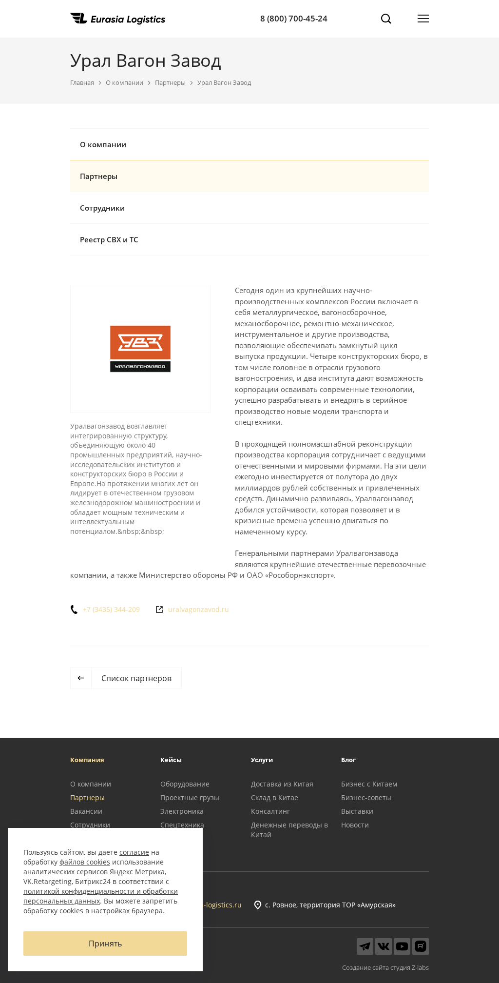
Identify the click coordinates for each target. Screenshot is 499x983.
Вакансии (86, 811)
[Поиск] (386, 18)
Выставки (357, 811)
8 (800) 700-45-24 (293, 18)
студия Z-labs (409, 967)
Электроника (182, 811)
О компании (124, 82)
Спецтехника (182, 824)
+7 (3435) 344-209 (111, 609)
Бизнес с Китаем (369, 783)
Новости (355, 824)
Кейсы (171, 759)
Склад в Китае (274, 797)
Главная (82, 82)
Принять (105, 943)
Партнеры (170, 82)
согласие (134, 852)
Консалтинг (270, 811)
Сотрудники (102, 208)
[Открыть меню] (423, 18)
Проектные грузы (189, 797)
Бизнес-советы (366, 797)
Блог (348, 759)
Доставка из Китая (282, 783)
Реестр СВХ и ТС (109, 239)
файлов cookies (84, 861)
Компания (87, 759)
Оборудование (185, 783)
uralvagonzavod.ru (198, 609)
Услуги (262, 759)
